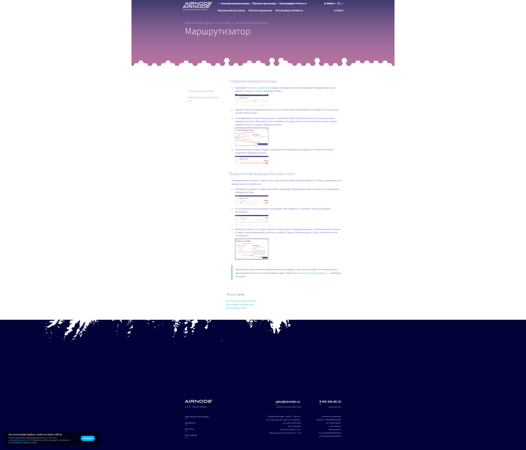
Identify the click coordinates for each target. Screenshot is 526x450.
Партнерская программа (197, 416)
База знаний (223, 22)
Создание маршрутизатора (201, 91)
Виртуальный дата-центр (198, 22)
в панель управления (259, 87)
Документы (190, 422)
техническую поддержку (314, 272)
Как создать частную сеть (240, 304)
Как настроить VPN (236, 307)
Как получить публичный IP (241, 300)
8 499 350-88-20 (330, 401)
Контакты (189, 429)
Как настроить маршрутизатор (251, 22)
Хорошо (87, 438)
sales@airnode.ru (287, 401)
